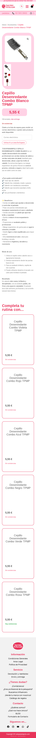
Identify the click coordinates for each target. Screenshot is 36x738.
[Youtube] (18, 726)
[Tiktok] (28, 726)
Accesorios (12, 25)
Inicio (4, 25)
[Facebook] (8, 726)
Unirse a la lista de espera (14, 143)
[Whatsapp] (23, 726)
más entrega (15, 119)
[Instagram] (13, 726)
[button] (28, 39)
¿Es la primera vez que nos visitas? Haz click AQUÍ (18, 1)
